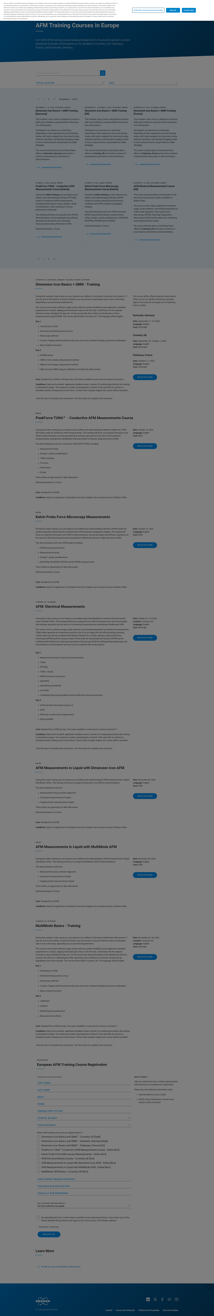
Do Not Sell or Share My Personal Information (148, 10)
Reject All (173, 10)
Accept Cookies (189, 10)
